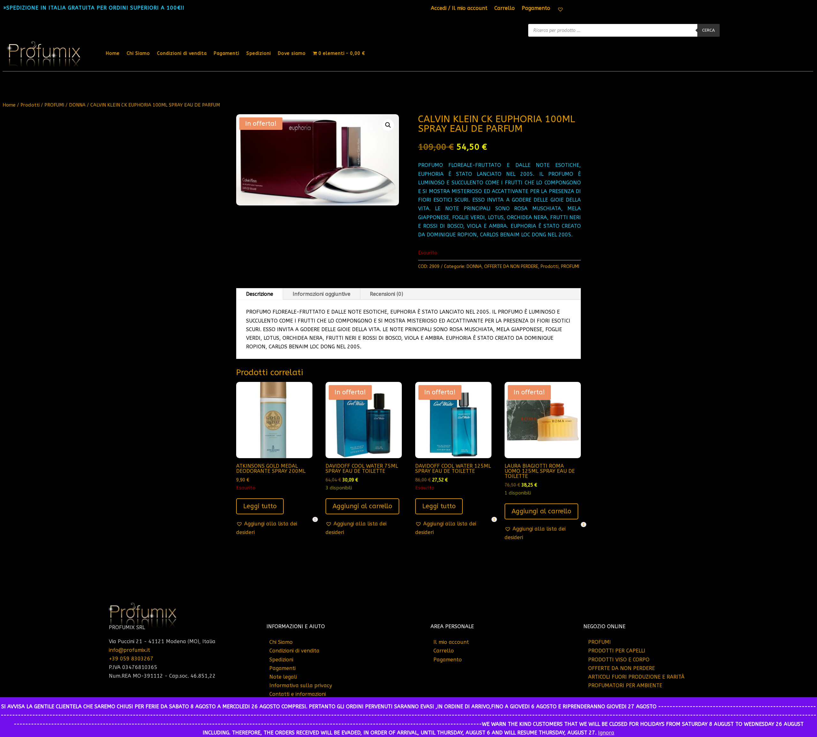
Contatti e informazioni (297, 694)
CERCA (708, 30)
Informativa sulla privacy (300, 685)
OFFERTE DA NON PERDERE (511, 266)
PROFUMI (54, 105)
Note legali (283, 677)
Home (113, 53)
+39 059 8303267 (131, 659)
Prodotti (30, 105)
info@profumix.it (129, 650)
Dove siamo (292, 53)
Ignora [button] (606, 733)
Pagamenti (226, 53)
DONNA (77, 105)
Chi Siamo (138, 53)
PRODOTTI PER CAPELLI (616, 651)
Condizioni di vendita (182, 53)
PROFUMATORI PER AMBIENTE (625, 685)
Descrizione (259, 294)
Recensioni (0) (386, 294)
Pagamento (536, 8)
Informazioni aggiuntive (321, 294)
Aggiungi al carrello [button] (362, 506)
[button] (388, 125)
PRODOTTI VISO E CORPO (618, 660)
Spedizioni (258, 53)
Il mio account (451, 642)
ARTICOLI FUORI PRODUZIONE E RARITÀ (636, 677)
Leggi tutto (260, 506)
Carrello (504, 8)
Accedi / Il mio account (459, 8)
